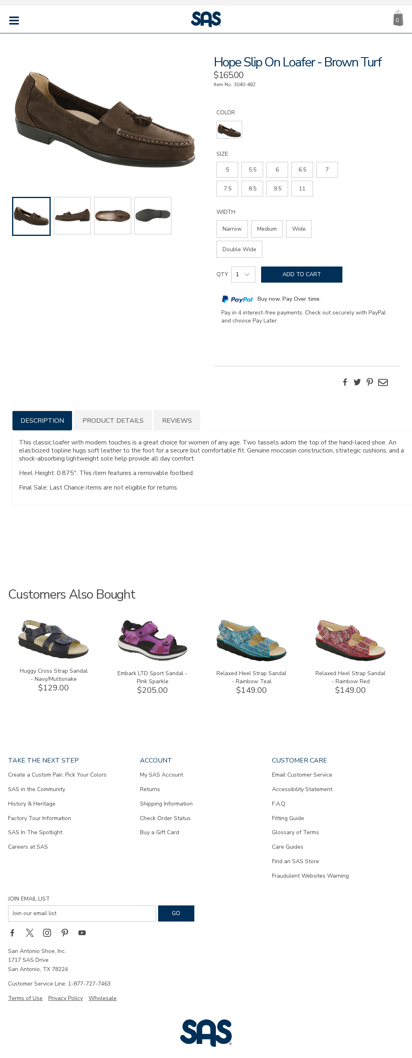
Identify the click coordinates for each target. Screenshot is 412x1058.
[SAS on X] (32, 932)
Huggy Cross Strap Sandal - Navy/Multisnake (54, 675)
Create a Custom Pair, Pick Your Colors (57, 775)
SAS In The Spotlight (35, 832)
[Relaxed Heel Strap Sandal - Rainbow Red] (350, 659)
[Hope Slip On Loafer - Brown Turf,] (105, 114)
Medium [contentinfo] (267, 229)
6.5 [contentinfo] (302, 170)
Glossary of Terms (295, 832)
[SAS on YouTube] (85, 932)
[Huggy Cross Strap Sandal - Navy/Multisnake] (53, 657)
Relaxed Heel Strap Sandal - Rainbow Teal (251, 677)
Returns (150, 789)
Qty (222, 274)
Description (42, 420)
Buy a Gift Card (159, 832)
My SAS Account (161, 775)
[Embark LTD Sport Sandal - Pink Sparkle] (152, 659)
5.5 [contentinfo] (252, 170)
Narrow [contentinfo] (232, 229)
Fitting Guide (288, 818)
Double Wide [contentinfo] (239, 249)
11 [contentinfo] (302, 188)
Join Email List (29, 899)
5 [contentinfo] (227, 170)
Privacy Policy (65, 998)
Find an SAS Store (295, 861)
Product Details (113, 420)
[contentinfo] (229, 129)
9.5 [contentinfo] (277, 188)
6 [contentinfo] (277, 170)
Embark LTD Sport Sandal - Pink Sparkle (152, 677)
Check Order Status (165, 818)
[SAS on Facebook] (15, 932)
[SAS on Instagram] (50, 932)
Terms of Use (25, 998)
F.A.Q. (279, 804)
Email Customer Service (302, 775)
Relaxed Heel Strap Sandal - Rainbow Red (350, 677)
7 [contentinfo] (327, 170)
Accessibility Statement (302, 789)
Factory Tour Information (39, 818)
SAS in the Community (36, 789)
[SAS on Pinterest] (67, 932)
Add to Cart (301, 274)
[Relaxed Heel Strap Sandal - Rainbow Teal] (251, 659)
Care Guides (287, 847)
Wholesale (103, 998)
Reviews (177, 420)
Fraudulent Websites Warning (310, 876)
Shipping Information (166, 804)
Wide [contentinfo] (299, 229)
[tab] (42, 420)
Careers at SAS (28, 847)
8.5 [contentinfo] (252, 188)
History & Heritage (32, 804)
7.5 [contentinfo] (227, 188)
